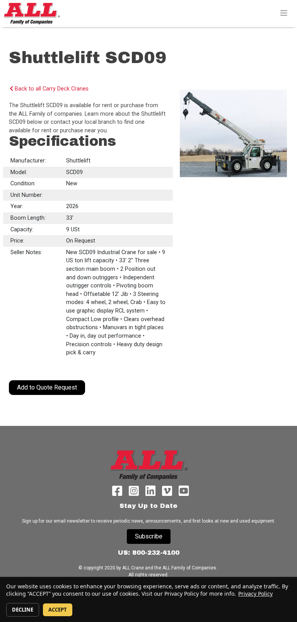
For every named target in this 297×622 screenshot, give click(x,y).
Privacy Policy (255, 593)
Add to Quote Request (47, 387)
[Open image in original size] (31, 13)
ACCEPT (57, 609)
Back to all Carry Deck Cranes (51, 88)
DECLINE (22, 609)
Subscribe (148, 536)
